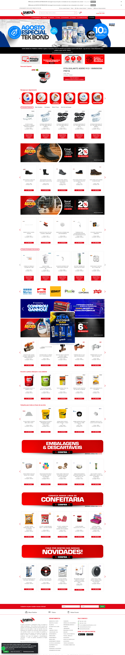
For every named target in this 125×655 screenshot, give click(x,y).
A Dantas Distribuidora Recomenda (30, 249)
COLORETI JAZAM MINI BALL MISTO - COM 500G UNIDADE (45, 527)
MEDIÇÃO (65, 632)
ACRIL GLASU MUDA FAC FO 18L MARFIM (96, 389)
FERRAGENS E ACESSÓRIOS (55, 648)
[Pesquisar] (75, 12)
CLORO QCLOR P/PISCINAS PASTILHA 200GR (96, 267)
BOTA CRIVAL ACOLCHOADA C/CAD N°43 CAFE (96, 180)
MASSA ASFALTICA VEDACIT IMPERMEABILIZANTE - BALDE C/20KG (45, 423)
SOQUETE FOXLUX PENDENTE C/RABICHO (62, 267)
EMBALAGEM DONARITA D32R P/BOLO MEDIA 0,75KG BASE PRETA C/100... (79, 475)
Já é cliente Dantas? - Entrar (67, 8)
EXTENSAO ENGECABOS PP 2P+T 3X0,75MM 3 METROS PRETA (62, 125)
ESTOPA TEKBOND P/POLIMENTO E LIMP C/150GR (62, 580)
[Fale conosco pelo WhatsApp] (3, 648)
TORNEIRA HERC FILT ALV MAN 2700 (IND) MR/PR (79, 355)
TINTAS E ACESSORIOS (68, 643)
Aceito (6, 651)
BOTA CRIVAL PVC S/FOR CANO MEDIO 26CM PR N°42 (46, 180)
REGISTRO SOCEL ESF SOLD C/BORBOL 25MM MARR (46, 233)
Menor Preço (55, 107)
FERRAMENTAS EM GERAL (54, 650)
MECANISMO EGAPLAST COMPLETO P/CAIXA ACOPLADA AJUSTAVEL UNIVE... (79, 580)
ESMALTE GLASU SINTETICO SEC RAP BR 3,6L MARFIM (79, 389)
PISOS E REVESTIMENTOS (69, 634)
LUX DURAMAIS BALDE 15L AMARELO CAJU (29, 389)
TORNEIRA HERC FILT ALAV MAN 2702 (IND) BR (96, 355)
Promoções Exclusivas (27, 107)
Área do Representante (100, 8)
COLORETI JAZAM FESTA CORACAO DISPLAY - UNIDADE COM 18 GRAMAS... (62, 527)
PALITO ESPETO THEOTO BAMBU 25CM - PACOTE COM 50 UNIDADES (96, 475)
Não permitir (87, 1)
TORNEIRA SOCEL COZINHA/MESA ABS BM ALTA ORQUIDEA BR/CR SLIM (79, 233)
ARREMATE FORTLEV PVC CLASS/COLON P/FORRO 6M (96, 422)
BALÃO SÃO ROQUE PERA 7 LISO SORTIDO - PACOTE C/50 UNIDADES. (46, 475)
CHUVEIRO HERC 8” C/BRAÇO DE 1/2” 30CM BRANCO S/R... (45, 355)
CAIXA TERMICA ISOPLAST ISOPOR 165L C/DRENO (29, 474)
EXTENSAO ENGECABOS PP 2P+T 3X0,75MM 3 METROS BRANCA (96, 125)
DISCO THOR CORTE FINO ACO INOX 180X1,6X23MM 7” (46, 579)
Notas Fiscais (74, 612)
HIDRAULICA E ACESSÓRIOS (69, 623)
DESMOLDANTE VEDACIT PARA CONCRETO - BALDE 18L (62, 423)
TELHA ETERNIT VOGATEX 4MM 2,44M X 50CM (29, 422)
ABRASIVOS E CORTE (53, 621)
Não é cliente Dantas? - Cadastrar (84, 8)
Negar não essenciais (15, 651)
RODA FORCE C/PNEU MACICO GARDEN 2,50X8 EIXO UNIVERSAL (96, 580)
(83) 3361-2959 (100, 13)
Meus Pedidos (32, 612)
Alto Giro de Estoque (66, 107)
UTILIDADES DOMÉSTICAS (69, 644)
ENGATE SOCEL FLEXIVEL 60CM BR (28, 233)
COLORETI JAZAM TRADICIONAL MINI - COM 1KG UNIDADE (29, 527)
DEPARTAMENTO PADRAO (54, 641)
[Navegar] (2, 32)
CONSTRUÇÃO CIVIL (53, 632)
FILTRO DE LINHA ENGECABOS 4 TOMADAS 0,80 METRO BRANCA (28, 125)
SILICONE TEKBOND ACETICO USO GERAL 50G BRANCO (29, 579)
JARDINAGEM (66, 628)
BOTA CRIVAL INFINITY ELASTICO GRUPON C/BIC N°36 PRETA (62, 181)
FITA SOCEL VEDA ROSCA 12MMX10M (96, 233)
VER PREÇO (29, 190)
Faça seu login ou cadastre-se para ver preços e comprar (74, 78)
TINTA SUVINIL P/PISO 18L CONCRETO (62, 389)
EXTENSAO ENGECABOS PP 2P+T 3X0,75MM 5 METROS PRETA (79, 125)
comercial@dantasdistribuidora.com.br (87, 625)
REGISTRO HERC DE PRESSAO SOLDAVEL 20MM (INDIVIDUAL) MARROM (62, 356)
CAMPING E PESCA (53, 630)
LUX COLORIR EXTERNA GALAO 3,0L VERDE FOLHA (45, 389)
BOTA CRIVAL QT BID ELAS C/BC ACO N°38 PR (29, 180)
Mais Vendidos (38, 107)
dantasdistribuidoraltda (84, 628)
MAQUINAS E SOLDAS (68, 630)
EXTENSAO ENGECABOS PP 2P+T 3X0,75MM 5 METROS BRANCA (46, 125)
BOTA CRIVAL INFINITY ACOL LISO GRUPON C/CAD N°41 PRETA (79, 181)
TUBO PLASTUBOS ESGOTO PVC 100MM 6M (29, 267)
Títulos (53, 612)
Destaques (47, 107)
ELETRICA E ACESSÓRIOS (54, 643)
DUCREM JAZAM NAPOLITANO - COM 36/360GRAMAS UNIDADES (96, 527)
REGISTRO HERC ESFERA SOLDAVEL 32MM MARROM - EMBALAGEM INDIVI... (29, 356)
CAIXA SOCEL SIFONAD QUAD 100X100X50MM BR (62, 233)
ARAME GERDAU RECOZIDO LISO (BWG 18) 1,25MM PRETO (79, 423)
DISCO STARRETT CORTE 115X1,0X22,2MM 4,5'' (79, 267)
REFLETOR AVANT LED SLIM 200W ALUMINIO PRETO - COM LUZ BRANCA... (46, 267)
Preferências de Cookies (28, 651)
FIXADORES (65, 621)
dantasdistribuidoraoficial (84, 627)
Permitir (93, 1)
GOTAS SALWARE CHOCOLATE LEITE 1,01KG (79, 527)
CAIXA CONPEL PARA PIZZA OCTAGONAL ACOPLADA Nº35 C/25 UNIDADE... (62, 475)
